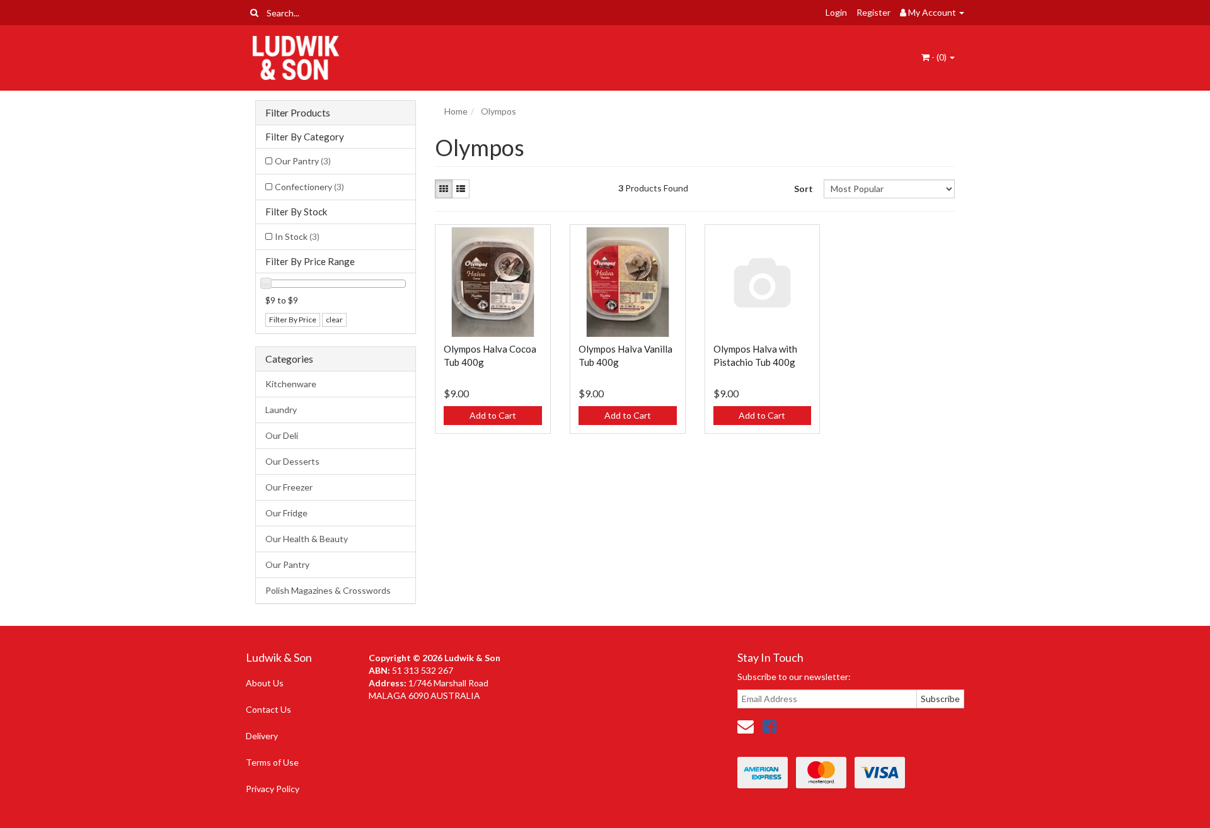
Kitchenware (290, 383)
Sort (803, 188)
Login (836, 12)
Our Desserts (292, 461)
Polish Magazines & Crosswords (328, 590)
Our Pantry (303, 161)
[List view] (461, 188)
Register (873, 12)
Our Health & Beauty (306, 538)
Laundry (281, 409)
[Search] (254, 12)
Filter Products (297, 112)
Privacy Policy (272, 788)
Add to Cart (493, 415)
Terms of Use (272, 762)
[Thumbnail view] (443, 188)
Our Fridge (286, 513)
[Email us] (745, 726)
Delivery (262, 735)
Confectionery (309, 186)
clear (334, 319)
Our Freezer (289, 487)
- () (939, 57)
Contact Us (268, 709)
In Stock (297, 236)
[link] (769, 726)
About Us (265, 683)
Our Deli (281, 435)
